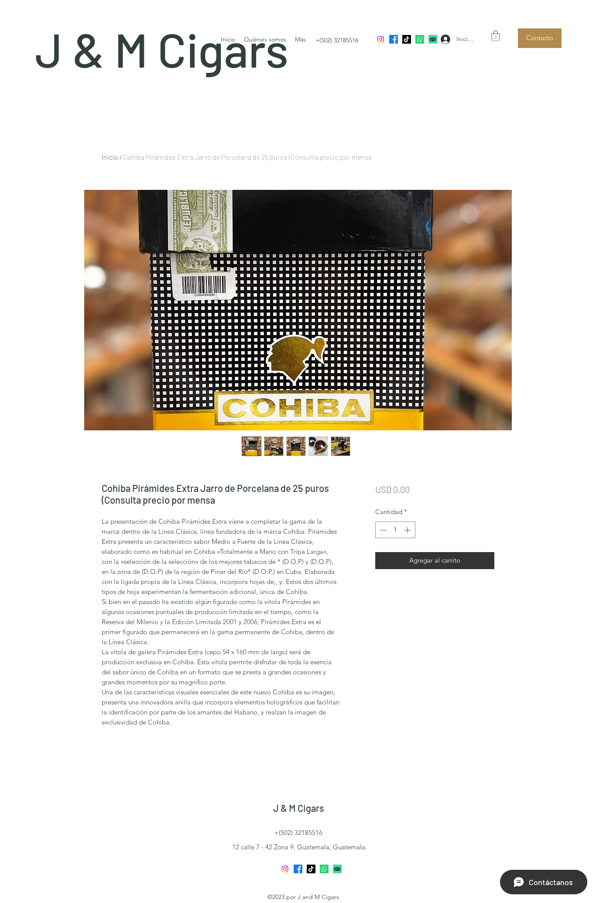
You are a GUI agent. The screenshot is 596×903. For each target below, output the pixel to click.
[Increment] (408, 530)
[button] (495, 36)
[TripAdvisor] (432, 39)
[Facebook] (393, 39)
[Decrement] (382, 530)
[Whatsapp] (419, 39)
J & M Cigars (298, 808)
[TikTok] (406, 39)
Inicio (110, 157)
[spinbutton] (395, 530)
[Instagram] (380, 39)
